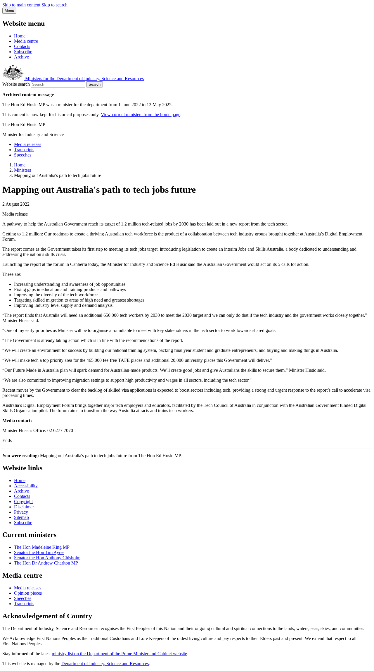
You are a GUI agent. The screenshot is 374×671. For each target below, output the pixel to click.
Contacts (22, 46)
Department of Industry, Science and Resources (105, 663)
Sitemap (21, 517)
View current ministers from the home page (140, 114)
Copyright (23, 501)
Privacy (21, 512)
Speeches (22, 154)
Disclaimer (24, 506)
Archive (21, 56)
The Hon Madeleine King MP (42, 547)
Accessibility (26, 485)
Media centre (26, 41)
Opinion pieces (28, 593)
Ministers (22, 170)
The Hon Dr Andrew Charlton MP (46, 562)
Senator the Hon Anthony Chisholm (47, 557)
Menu (9, 10)
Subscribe (23, 51)
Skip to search (54, 4)
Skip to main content (21, 4)
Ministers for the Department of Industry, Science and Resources (84, 78)
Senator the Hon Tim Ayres (39, 552)
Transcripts (24, 149)
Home (19, 35)
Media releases (27, 144)
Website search (16, 84)
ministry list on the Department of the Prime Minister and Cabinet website (119, 653)
